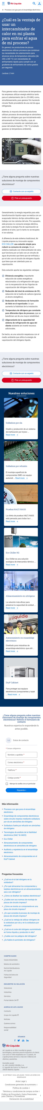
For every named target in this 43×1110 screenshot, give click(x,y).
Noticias (7, 1019)
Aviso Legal (20, 1081)
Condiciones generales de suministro (20, 1085)
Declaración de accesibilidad (21, 1099)
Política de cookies (20, 1088)
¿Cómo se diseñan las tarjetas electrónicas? (22, 896)
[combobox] (34, 3)
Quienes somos (9, 1023)
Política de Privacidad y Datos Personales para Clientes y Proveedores (19, 1095)
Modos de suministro (11, 964)
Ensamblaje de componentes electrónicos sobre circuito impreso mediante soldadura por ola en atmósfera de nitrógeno (22, 819)
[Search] (34, 3)
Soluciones (8, 988)
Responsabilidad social (10, 1029)
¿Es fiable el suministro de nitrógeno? (19, 940)
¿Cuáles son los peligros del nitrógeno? (20, 936)
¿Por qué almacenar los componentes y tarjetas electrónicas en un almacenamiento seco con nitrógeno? (22, 889)
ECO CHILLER (7, 244)
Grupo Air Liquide (10, 1015)
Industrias (7, 992)
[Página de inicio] (11, 1045)
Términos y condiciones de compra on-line (20, 1091)
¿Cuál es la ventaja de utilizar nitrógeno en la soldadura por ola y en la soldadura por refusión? (21, 923)
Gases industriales (11, 960)
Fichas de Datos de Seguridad (11, 976)
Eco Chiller (8, 839)
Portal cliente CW (10, 1000)
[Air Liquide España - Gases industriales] (14, 3)
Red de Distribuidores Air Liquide (12, 969)
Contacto (7, 1011)
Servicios (7, 996)
